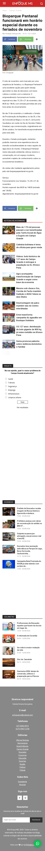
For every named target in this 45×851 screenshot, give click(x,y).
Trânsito (11, 382)
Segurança (12, 386)
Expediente (22, 782)
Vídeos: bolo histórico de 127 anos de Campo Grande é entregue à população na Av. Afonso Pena (28, 262)
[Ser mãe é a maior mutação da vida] (8, 650)
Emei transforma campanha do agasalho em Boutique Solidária (29, 317)
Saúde (10, 379)
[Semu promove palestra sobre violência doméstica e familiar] (8, 344)
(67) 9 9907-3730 (22, 729)
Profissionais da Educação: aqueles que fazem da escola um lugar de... (29, 625)
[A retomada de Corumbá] (8, 638)
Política (22, 767)
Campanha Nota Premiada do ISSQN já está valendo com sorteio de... (29, 563)
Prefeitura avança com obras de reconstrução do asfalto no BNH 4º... (29, 523)
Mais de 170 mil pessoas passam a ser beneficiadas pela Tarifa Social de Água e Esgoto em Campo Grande (29, 233)
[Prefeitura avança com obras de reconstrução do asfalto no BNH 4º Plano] (8, 524)
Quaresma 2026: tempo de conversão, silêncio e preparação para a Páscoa (28, 673)
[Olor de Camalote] (8, 662)
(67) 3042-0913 (22, 726)
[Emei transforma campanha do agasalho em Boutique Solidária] (8, 317)
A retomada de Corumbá (27, 636)
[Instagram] (25, 798)
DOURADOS (8, 502)
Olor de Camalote (24, 659)
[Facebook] (20, 798)
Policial (22, 770)
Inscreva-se (36, 820)
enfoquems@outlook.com (22, 715)
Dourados (22, 752)
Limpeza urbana (14, 397)
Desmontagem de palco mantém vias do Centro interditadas (27, 306)
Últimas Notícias (22, 740)
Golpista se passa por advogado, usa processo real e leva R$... (29, 536)
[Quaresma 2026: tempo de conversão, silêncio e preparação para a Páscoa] (8, 674)
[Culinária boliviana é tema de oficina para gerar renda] (8, 247)
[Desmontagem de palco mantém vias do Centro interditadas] (8, 306)
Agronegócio (23, 743)
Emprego (12, 390)
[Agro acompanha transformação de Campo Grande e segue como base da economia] (8, 276)
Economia (22, 755)
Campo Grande (15, 10)
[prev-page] (4, 353)
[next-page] (8, 353)
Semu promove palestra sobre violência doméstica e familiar (29, 344)
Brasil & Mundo (22, 746)
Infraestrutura (13, 394)
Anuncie (22, 785)
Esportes (22, 761)
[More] (36, 39)
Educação (22, 758)
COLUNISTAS (9, 617)
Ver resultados (22, 407)
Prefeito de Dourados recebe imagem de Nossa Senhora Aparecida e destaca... (29, 510)
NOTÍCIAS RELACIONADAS (14, 221)
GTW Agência (29, 845)
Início (4, 10)
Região (22, 764)
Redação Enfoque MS (13, 34)
